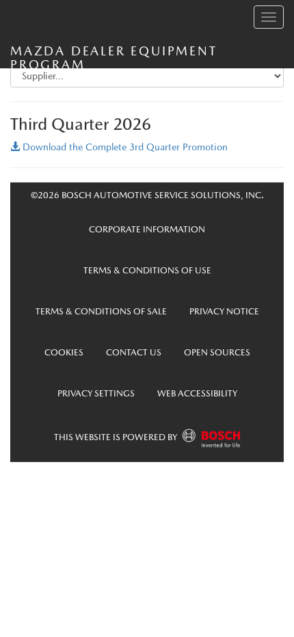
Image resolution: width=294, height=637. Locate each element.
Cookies (63, 352)
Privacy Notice (224, 311)
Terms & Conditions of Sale (101, 311)
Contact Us (133, 352)
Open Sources (217, 352)
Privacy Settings (96, 393)
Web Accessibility (197, 393)
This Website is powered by (116, 437)
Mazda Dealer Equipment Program (113, 56)
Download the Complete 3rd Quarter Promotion (124, 146)
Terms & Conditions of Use (147, 270)
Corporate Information (147, 229)
